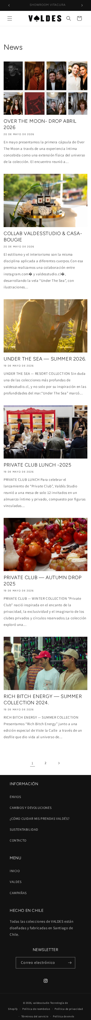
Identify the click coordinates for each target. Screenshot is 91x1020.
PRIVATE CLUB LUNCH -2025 (37, 465)
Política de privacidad (69, 1009)
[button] (9, 18)
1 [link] (32, 763)
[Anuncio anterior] (9, 5)
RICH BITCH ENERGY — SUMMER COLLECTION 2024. (43, 699)
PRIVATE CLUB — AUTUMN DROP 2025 (43, 581)
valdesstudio (41, 1003)
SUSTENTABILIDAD (24, 829)
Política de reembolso (36, 1009)
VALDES (16, 882)
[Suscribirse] (69, 962)
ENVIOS (15, 797)
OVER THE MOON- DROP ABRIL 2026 (40, 124)
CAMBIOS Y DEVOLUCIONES (30, 807)
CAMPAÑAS (18, 893)
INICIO (15, 871)
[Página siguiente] (58, 763)
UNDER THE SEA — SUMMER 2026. (45, 359)
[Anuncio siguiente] (82, 5)
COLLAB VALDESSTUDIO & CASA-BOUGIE (43, 236)
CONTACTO (18, 840)
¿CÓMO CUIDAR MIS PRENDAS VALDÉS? (39, 818)
